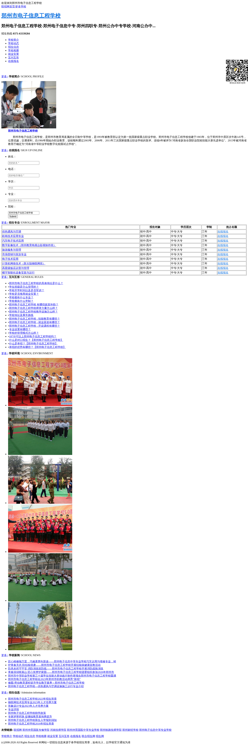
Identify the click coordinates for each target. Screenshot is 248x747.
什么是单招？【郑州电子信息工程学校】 (33, 343)
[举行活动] (40, 454)
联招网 (18, 729)
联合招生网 (88, 736)
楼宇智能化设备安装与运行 (18, 272)
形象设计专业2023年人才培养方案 (28, 705)
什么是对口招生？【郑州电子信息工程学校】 (36, 340)
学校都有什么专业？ (21, 297)
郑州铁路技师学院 (111, 729)
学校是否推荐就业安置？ (24, 293)
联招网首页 (8, 6)
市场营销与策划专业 (14, 254)
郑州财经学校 (130, 729)
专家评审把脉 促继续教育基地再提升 (30, 716)
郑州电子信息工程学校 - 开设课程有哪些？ (34, 325)
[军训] (40, 502)
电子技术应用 (10, 258)
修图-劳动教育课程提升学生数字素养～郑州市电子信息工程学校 (46, 682)
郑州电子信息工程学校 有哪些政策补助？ (33, 304)
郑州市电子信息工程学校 (31, 16)
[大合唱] (40, 405)
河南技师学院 (58, 729)
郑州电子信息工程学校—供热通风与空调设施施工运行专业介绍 (46, 686)
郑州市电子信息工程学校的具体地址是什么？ (36, 283)
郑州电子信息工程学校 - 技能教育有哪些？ (34, 318)
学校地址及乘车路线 (21, 315)
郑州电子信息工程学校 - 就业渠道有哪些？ (34, 322)
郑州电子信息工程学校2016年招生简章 (31, 723)
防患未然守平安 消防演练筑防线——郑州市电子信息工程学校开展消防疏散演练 (55, 668)
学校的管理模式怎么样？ (24, 332)
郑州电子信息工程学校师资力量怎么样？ (33, 308)
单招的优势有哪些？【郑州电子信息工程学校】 (37, 347)
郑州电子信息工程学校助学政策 (27, 713)
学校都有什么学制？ (21, 301)
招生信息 (13, 46)
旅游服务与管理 (11, 249)
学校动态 (13, 43)
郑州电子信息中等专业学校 (155, 729)
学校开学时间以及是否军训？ (26, 290)
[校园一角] (40, 649)
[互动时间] (40, 600)
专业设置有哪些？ (20, 329)
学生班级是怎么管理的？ (24, 286)
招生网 (100, 736)
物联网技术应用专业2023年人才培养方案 (32, 702)
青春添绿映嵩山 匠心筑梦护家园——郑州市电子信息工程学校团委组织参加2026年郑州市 (61, 672)
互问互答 (13, 57)
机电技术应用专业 (13, 236)
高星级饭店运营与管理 (15, 268)
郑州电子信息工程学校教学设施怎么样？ (33, 311)
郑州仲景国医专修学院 (35, 729)
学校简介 (13, 39)
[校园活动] (40, 551)
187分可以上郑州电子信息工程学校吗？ (32, 336)
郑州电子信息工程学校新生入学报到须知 (32, 720)
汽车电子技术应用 (13, 240)
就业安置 (13, 54)
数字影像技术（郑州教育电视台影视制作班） (29, 245)
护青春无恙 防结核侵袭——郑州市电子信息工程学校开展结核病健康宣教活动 (54, 665)
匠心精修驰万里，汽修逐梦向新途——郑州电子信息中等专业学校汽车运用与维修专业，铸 (62, 661)
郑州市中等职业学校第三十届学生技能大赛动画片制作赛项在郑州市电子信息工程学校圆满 (62, 675)
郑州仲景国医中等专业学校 (83, 729)
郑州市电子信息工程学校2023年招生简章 (32, 698)
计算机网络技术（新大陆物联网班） (23, 263)
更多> (4, 76)
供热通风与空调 (11, 231)
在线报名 (13, 61)
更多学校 (20, 6)
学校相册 (13, 50)
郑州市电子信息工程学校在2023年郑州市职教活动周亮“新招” (44, 679)
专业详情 (13, 709)
